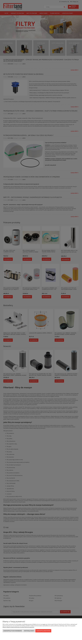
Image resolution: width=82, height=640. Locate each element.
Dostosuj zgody (29, 630)
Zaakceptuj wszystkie (43, 630)
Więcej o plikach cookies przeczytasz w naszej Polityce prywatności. (18, 627)
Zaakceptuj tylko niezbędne (13, 630)
